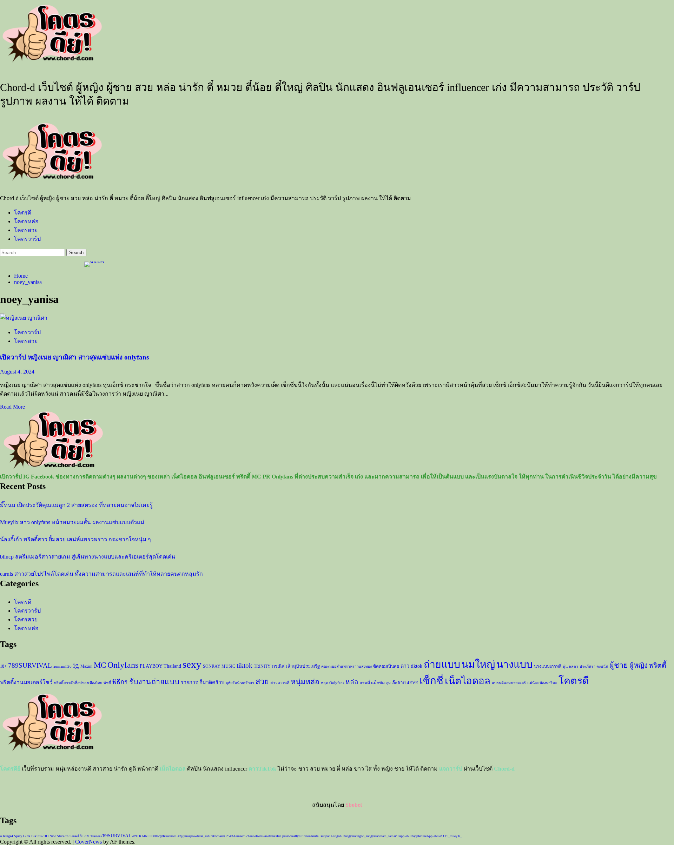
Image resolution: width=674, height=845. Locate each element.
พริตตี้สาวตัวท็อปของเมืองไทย (78, 683)
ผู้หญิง (638, 665)
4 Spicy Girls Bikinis (26, 836)
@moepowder (190, 836)
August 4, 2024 (17, 372)
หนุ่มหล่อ (305, 682)
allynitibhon (302, 836)
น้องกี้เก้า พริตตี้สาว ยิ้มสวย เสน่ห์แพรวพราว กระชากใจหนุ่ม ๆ (75, 539)
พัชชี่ (107, 683)
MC (100, 664)
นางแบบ (514, 664)
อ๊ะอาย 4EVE (405, 682)
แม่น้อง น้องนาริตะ (542, 683)
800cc (156, 836)
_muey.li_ (455, 836)
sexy (192, 664)
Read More (12, 407)
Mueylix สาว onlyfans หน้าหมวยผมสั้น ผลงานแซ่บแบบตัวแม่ (72, 522)
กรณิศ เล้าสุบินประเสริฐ (296, 666)
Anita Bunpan (320, 836)
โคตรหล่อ (26, 221)
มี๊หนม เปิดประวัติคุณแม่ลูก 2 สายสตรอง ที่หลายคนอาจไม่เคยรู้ (76, 505)
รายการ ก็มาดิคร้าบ (202, 682)
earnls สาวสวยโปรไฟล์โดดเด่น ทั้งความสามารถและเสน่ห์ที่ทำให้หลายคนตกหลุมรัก (101, 574)
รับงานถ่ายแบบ (154, 682)
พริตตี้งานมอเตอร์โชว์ (26, 682)
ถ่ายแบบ (442, 664)
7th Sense (71, 836)
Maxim (86, 666)
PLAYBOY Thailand (160, 666)
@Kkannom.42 (170, 836)
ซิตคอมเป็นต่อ (386, 666)
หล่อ (351, 682)
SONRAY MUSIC (219, 666)
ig (76, 665)
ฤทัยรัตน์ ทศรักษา (240, 683)
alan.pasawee (284, 836)
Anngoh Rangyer (342, 836)
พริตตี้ (657, 665)
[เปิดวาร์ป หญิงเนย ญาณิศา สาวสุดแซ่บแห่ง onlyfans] (23, 318)
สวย (262, 681)
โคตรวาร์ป (27, 239)
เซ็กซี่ (431, 680)
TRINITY (262, 666)
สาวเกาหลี (279, 682)
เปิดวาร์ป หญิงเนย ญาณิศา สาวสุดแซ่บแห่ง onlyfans (74, 357)
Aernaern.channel (245, 836)
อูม (388, 683)
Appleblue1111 (437, 836)
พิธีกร (120, 682)
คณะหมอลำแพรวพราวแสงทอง (346, 666)
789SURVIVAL (30, 665)
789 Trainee (92, 836)
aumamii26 (62, 666)
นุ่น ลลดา (570, 666)
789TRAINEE (142, 836)
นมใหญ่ (478, 664)
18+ (3, 666)
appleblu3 (406, 836)
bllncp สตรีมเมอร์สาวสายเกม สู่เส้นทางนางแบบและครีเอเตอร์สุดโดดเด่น (87, 557)
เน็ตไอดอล (467, 680)
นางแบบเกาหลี (547, 666)
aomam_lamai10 (387, 836)
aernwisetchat (266, 836)
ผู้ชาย (618, 665)
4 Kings (5, 836)
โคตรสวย (26, 230)
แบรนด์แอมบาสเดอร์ (509, 683)
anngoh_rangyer (365, 836)
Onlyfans (122, 664)
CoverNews (88, 842)
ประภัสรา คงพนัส (594, 666)
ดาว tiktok (411, 666)
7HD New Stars (53, 836)
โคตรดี (22, 213)
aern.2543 (226, 836)
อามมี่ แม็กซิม (372, 682)
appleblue (420, 836)
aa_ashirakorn (209, 836)
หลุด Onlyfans (332, 683)
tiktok (244, 665)
